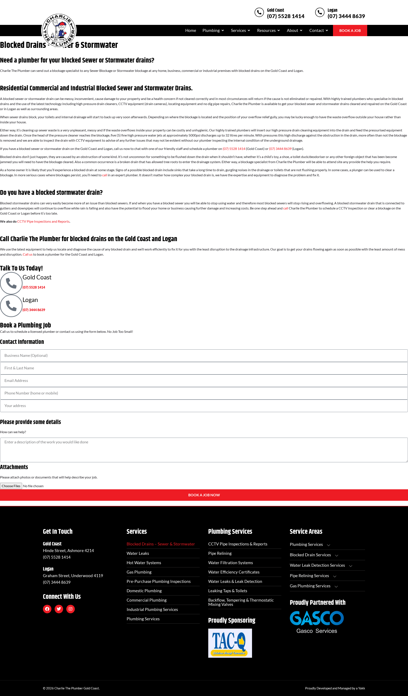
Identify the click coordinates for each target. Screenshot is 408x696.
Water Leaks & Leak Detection (235, 581)
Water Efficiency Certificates (233, 571)
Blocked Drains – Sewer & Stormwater (161, 543)
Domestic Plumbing (144, 590)
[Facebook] (47, 609)
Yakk (361, 688)
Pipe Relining (220, 553)
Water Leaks (138, 553)
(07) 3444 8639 (346, 16)
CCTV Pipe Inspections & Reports (237, 543)
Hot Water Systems (144, 562)
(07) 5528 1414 (286, 16)
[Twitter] (59, 609)
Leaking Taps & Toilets (227, 590)
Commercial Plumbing (147, 600)
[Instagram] (70, 609)
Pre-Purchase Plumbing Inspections (159, 581)
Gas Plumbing (139, 571)
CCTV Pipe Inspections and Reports (43, 221)
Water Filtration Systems (230, 562)
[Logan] (319, 12)
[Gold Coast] (259, 12)
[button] (214, 30)
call (104, 175)
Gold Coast (275, 10)
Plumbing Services (143, 618)
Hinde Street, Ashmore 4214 (68, 550)
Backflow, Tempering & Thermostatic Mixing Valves (241, 602)
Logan (332, 10)
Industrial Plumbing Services (152, 609)
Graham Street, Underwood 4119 (73, 575)
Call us (28, 254)
